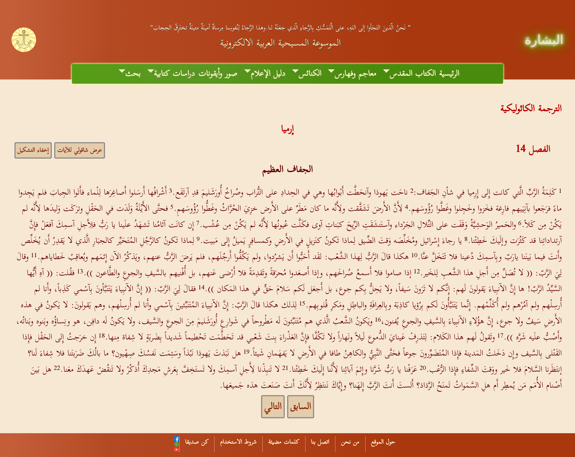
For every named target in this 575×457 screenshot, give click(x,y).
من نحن (350, 442)
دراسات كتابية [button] (174, 73)
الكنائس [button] (310, 73)
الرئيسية (449, 73)
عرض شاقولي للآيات (79, 150)
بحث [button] (133, 73)
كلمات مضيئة (283, 442)
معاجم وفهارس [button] (355, 73)
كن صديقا (197, 442)
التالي (273, 406)
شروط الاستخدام (238, 442)
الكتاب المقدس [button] (413, 73)
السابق (300, 406)
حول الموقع (383, 442)
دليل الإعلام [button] (268, 73)
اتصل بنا (320, 442)
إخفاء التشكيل (33, 150)
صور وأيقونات (218, 73)
